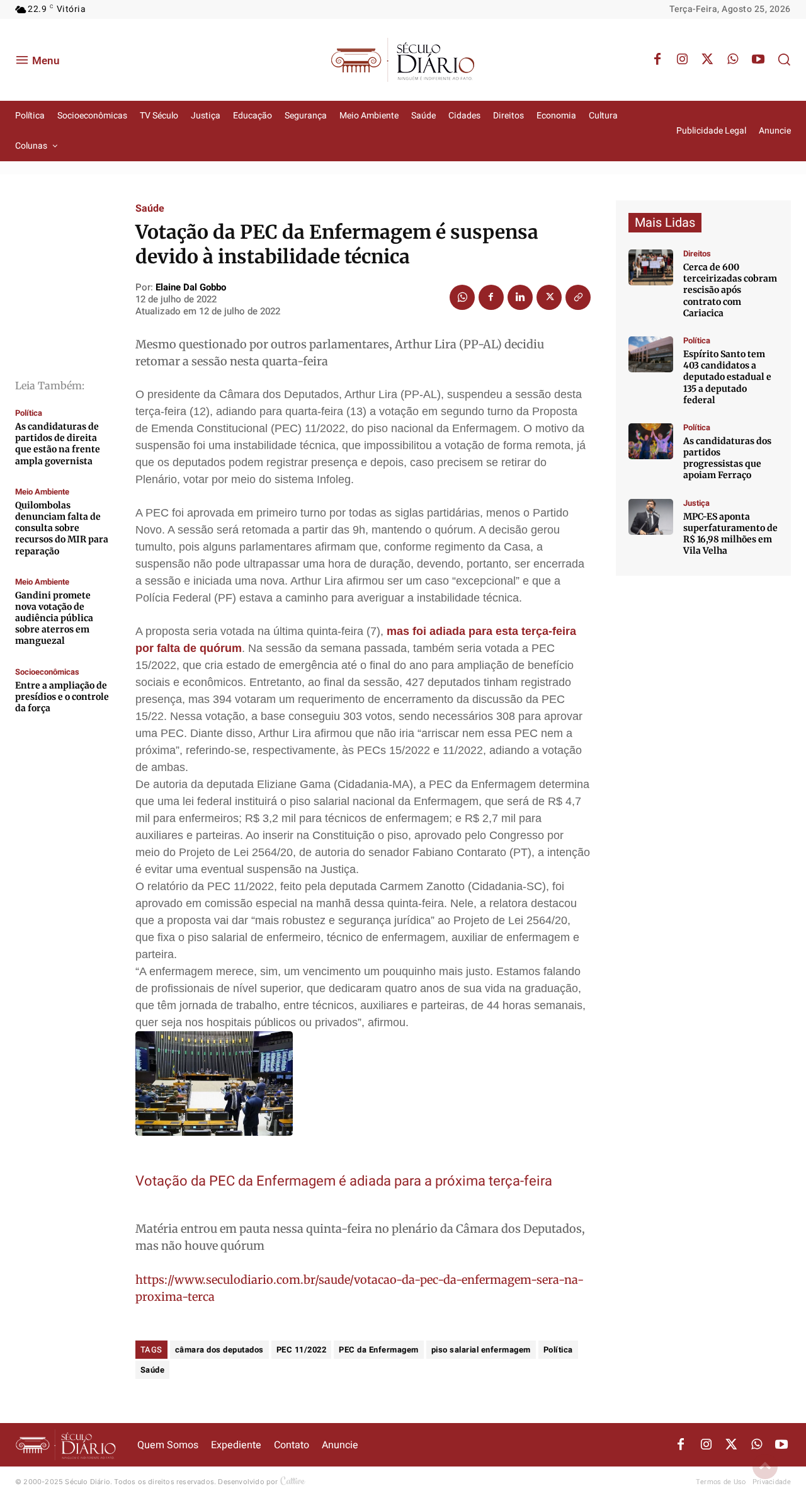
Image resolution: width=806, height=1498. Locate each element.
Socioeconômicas (47, 672)
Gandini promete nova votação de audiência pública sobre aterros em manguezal (54, 618)
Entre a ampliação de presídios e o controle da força (62, 697)
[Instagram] (682, 59)
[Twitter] (707, 59)
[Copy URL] (578, 297)
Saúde (149, 208)
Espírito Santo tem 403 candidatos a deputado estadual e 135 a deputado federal (727, 377)
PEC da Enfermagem (379, 1350)
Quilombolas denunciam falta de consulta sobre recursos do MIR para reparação (61, 528)
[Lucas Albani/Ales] (650, 354)
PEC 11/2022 (301, 1350)
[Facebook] (657, 59)
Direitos (697, 253)
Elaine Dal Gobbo (191, 287)
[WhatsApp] (733, 59)
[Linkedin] (520, 297)
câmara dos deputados (219, 1350)
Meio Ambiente (42, 492)
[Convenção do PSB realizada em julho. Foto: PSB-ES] (650, 441)
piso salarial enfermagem (481, 1350)
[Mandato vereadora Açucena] (650, 267)
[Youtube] (758, 59)
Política (28, 413)
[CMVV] (650, 517)
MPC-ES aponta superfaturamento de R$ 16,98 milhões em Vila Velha (730, 534)
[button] (784, 59)
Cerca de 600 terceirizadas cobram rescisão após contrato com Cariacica (730, 290)
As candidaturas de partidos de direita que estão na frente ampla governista (57, 444)
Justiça (696, 503)
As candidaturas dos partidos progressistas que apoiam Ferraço (727, 458)
